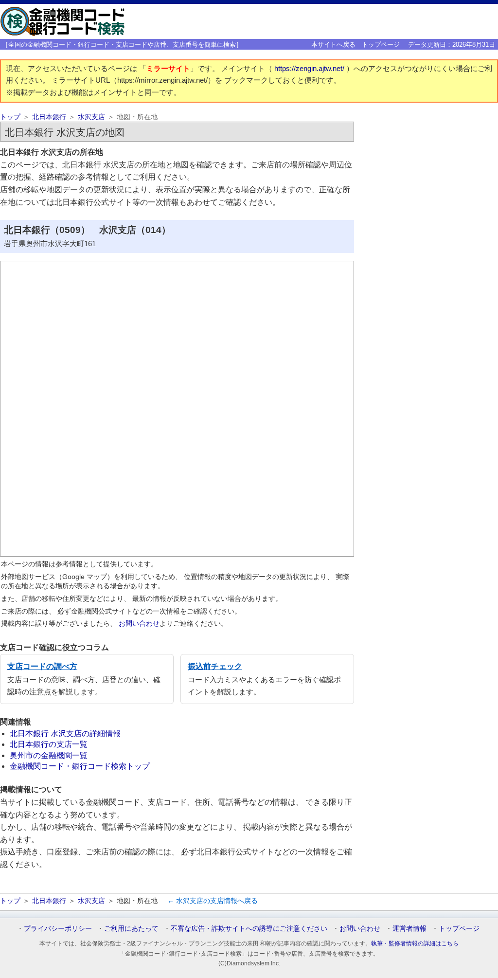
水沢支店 (91, 117)
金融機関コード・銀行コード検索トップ (80, 766)
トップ (10, 117)
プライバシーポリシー (58, 928)
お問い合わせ (139, 623)
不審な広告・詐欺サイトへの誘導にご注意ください (249, 928)
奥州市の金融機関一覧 (49, 755)
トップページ (381, 44)
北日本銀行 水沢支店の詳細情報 (65, 733)
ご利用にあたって (131, 928)
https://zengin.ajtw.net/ (310, 68)
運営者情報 (409, 928)
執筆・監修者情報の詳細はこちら (415, 943)
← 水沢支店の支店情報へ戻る (212, 901)
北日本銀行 (49, 117)
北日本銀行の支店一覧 (49, 744)
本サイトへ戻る (333, 44)
